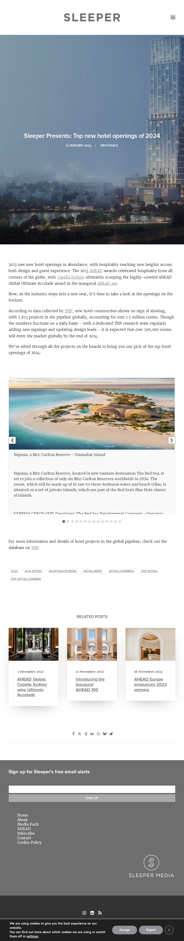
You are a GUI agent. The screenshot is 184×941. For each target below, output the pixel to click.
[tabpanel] (92, 451)
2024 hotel (33, 571)
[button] (173, 17)
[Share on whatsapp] (98, 734)
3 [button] (72, 521)
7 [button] (89, 521)
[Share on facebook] (73, 734)
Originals (109, 145)
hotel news (92, 571)
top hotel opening (26, 579)
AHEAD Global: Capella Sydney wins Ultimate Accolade (32, 687)
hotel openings (121, 571)
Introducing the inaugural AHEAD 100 (90, 684)
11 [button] (106, 521)
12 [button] (111, 521)
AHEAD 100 (107, 283)
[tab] (64, 520)
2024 (14, 571)
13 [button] (115, 521)
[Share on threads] (86, 734)
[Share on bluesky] (104, 734)
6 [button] (85, 521)
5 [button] (81, 521)
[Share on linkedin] (92, 734)
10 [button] (102, 521)
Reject (151, 930)
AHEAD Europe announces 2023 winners (150, 684)
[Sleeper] (92, 17)
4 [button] (76, 521)
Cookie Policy (29, 842)
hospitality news (63, 571)
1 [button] (63, 521)
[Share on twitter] (79, 734)
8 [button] (93, 521)
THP (68, 311)
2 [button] (68, 521)
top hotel (149, 571)
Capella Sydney (70, 277)
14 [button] (119, 521)
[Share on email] (111, 734)
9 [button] (98, 521)
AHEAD (96, 271)
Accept (124, 930)
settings (32, 936)
